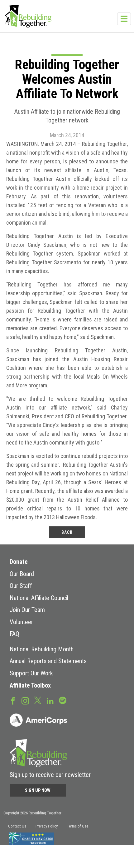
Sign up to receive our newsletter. (51, 774)
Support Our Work (31, 673)
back (67, 532)
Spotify (62, 700)
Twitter (37, 700)
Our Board (22, 574)
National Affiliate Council (39, 598)
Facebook (13, 700)
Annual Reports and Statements (48, 661)
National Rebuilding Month (42, 649)
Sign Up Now (37, 790)
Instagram (25, 700)
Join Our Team (27, 610)
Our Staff (21, 585)
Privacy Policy (47, 826)
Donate (19, 561)
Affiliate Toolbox (30, 685)
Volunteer (21, 622)
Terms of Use (77, 826)
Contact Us (17, 826)
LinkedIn (50, 700)
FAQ (14, 634)
